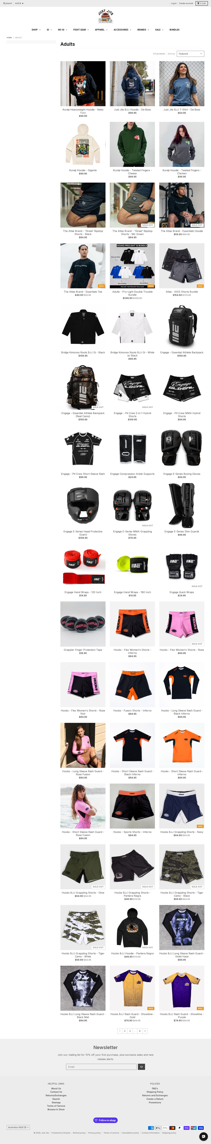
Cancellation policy (130, 1133)
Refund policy (79, 1133)
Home (9, 38)
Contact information (151, 1133)
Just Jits (45, 1133)
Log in (174, 3)
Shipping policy (169, 1133)
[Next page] (145, 1031)
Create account (186, 3)
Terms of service (111, 1133)
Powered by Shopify (61, 1133)
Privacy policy (94, 1133)
